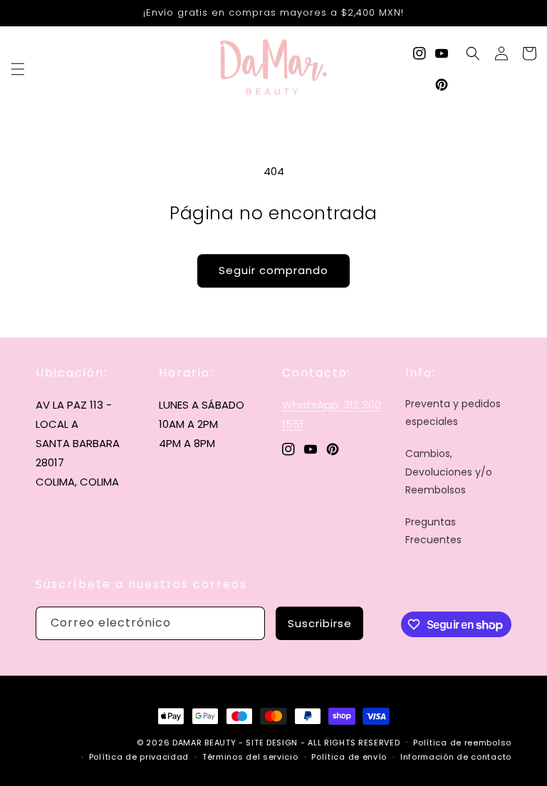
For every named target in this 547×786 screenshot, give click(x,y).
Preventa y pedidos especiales (453, 413)
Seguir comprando (273, 270)
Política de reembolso (462, 742)
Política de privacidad (139, 757)
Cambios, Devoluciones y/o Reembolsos (448, 471)
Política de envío (349, 757)
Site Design (272, 742)
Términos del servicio (250, 757)
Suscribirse (320, 623)
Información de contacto (455, 757)
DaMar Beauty (204, 742)
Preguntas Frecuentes (433, 531)
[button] (17, 69)
